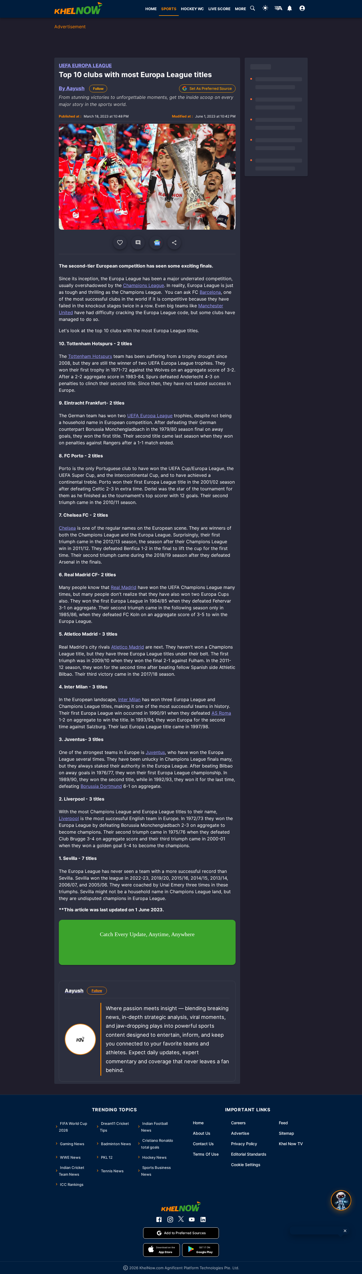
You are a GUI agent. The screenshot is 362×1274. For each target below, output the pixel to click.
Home (198, 1122)
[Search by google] (252, 9)
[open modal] (341, 1200)
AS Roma (221, 713)
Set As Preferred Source (210, 88)
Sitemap (286, 1133)
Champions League (143, 285)
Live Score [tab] (219, 8)
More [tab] (240, 8)
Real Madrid (123, 587)
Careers (238, 1122)
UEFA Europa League (85, 65)
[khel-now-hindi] (278, 9)
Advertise (240, 1133)
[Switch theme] (265, 9)
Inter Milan (129, 699)
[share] (174, 242)
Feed (283, 1122)
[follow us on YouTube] (191, 1219)
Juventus (155, 752)
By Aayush (72, 88)
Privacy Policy (244, 1143)
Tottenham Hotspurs (90, 356)
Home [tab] (151, 8)
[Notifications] (289, 9)
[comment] (138, 242)
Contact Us (203, 1143)
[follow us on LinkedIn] (203, 1219)
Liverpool (69, 818)
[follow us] (156, 242)
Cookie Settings (245, 1164)
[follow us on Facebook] (159, 1219)
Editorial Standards (248, 1154)
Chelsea (67, 528)
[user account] (302, 9)
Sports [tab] (168, 8)
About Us (201, 1133)
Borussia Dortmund (101, 786)
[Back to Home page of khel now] (78, 9)
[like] (120, 242)
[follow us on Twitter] (181, 1219)
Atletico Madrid (127, 647)
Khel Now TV (291, 1143)
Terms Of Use (206, 1154)
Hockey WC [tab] (192, 8)
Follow (98, 88)
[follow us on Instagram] (170, 1219)
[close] (345, 1230)
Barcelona (210, 292)
